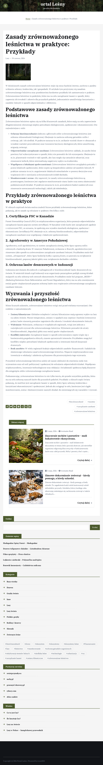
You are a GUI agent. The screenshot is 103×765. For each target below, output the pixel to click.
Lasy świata (12, 611)
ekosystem (40, 644)
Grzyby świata (13, 593)
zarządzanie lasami (13, 658)
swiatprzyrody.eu (14, 673)
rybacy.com (11, 691)
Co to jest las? (13, 713)
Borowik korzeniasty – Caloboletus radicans (22, 565)
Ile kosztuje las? (13, 718)
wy (83, 653)
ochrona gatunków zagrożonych (58, 648)
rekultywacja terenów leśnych (18, 653)
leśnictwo (19, 648)
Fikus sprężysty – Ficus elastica (16, 554)
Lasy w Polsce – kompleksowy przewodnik (25, 730)
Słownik (10, 629)
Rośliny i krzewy (14, 623)
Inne (9, 599)
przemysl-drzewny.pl (16, 685)
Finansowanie (89, 644)
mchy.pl (10, 679)
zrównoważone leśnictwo (85, 411)
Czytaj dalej (84, 460)
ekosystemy (54, 644)
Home (28, 19)
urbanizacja (72, 653)
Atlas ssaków (12, 697)
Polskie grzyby (13, 617)
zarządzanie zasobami (86, 406)
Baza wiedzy (12, 582)
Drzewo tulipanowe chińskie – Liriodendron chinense (26, 549)
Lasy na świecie (13, 724)
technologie (57, 653)
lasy (8, 648)
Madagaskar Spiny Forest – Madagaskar (20, 543)
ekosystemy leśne (72, 644)
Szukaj (8, 519)
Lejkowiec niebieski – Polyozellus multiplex (22, 560)
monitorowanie (35, 648)
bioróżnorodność (76, 402)
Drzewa (10, 587)
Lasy (7, 58)
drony (28, 644)
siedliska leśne (41, 653)
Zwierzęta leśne (13, 635)
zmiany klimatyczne (35, 658)
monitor (92, 402)
